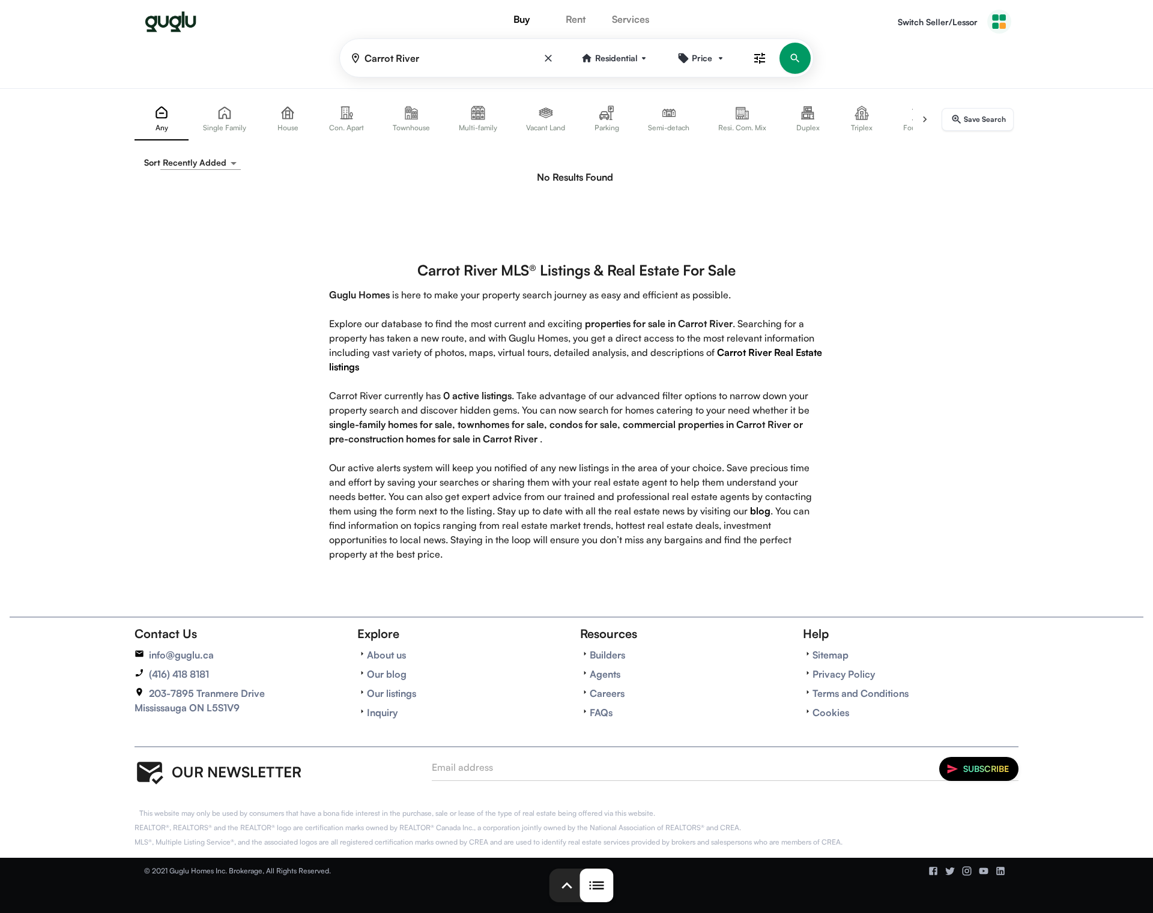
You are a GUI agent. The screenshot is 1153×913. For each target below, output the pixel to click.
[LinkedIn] (1000, 871)
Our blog (387, 674)
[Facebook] (933, 871)
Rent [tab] (576, 19)
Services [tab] (630, 19)
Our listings (391, 693)
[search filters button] (759, 58)
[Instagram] (966, 871)
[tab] (162, 119)
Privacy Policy (844, 674)
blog (760, 511)
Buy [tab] (521, 19)
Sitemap (831, 655)
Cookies (831, 713)
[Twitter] (950, 871)
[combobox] (200, 163)
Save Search (985, 119)
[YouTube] (983, 871)
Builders (607, 655)
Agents (605, 674)
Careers (607, 693)
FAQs (601, 713)
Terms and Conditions (861, 693)
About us (386, 655)
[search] (795, 58)
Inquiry (382, 713)
